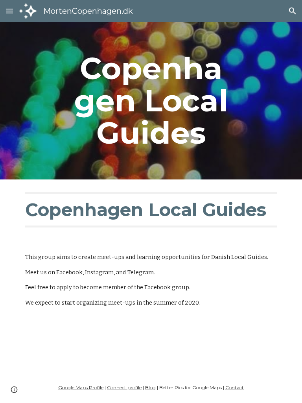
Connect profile (124, 387)
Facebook (69, 272)
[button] (9, 11)
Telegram (140, 272)
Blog (150, 387)
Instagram (99, 272)
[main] (151, 100)
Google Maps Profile (80, 387)
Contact (234, 387)
